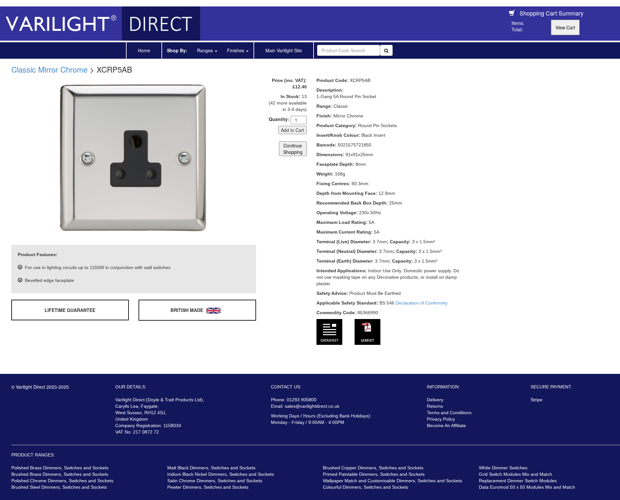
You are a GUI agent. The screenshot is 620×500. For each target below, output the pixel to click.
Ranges (205, 50)
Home (144, 50)
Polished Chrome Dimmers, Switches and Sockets (62, 480)
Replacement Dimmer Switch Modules (518, 480)
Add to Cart (292, 130)
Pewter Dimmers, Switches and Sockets (207, 487)
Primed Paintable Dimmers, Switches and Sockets (374, 474)
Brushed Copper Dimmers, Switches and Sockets (373, 467)
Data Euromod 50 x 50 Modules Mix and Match (527, 487)
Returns (435, 406)
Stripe (536, 399)
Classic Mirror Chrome (49, 69)
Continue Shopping (293, 148)
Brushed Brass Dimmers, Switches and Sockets (59, 474)
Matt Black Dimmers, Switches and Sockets (211, 467)
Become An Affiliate (446, 425)
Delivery (435, 399)
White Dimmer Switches (503, 467)
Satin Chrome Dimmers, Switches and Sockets (214, 480)
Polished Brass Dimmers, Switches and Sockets (59, 467)
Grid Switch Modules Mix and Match (515, 474)
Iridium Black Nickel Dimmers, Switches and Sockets (220, 474)
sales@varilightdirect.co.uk (312, 406)
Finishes (236, 50)
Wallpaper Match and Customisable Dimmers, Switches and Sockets (392, 480)
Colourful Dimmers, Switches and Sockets (365, 487)
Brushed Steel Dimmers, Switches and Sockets (59, 487)
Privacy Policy (441, 419)
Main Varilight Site (283, 50)
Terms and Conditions (449, 412)
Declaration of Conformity (422, 302)
